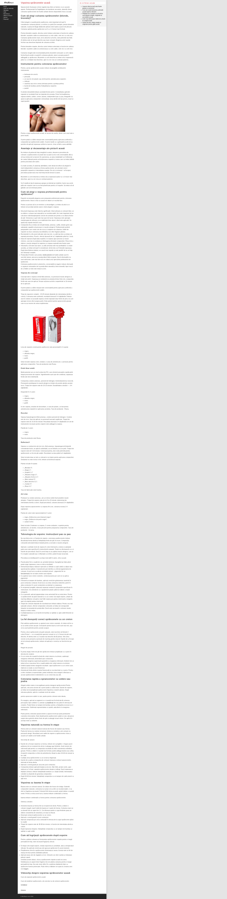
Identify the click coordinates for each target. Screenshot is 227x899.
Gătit (4, 12)
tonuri (31, 60)
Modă (5, 6)
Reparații (6, 19)
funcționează (25, 573)
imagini (25, 869)
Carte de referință (8, 8)
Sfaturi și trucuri (7, 15)
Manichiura (6, 13)
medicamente (47, 255)
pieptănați (50, 702)
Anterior (23, 890)
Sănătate (6, 10)
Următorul (24, 885)
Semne (5, 17)
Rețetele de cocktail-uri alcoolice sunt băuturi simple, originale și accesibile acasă (92, 15)
